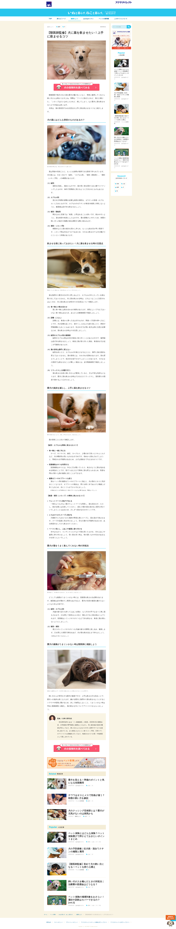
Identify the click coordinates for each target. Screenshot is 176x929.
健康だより (74, 18)
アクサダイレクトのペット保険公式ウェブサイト (94, 922)
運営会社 (48, 922)
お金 (89, 785)
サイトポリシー (58, 922)
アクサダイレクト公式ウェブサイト (120, 922)
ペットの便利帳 (104, 18)
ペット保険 (53, 914)
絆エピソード (61, 18)
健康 (59, 26)
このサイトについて (120, 18)
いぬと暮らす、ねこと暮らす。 (66, 914)
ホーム (45, 914)
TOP (50, 18)
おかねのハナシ (88, 18)
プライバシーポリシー (72, 922)
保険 (89, 841)
